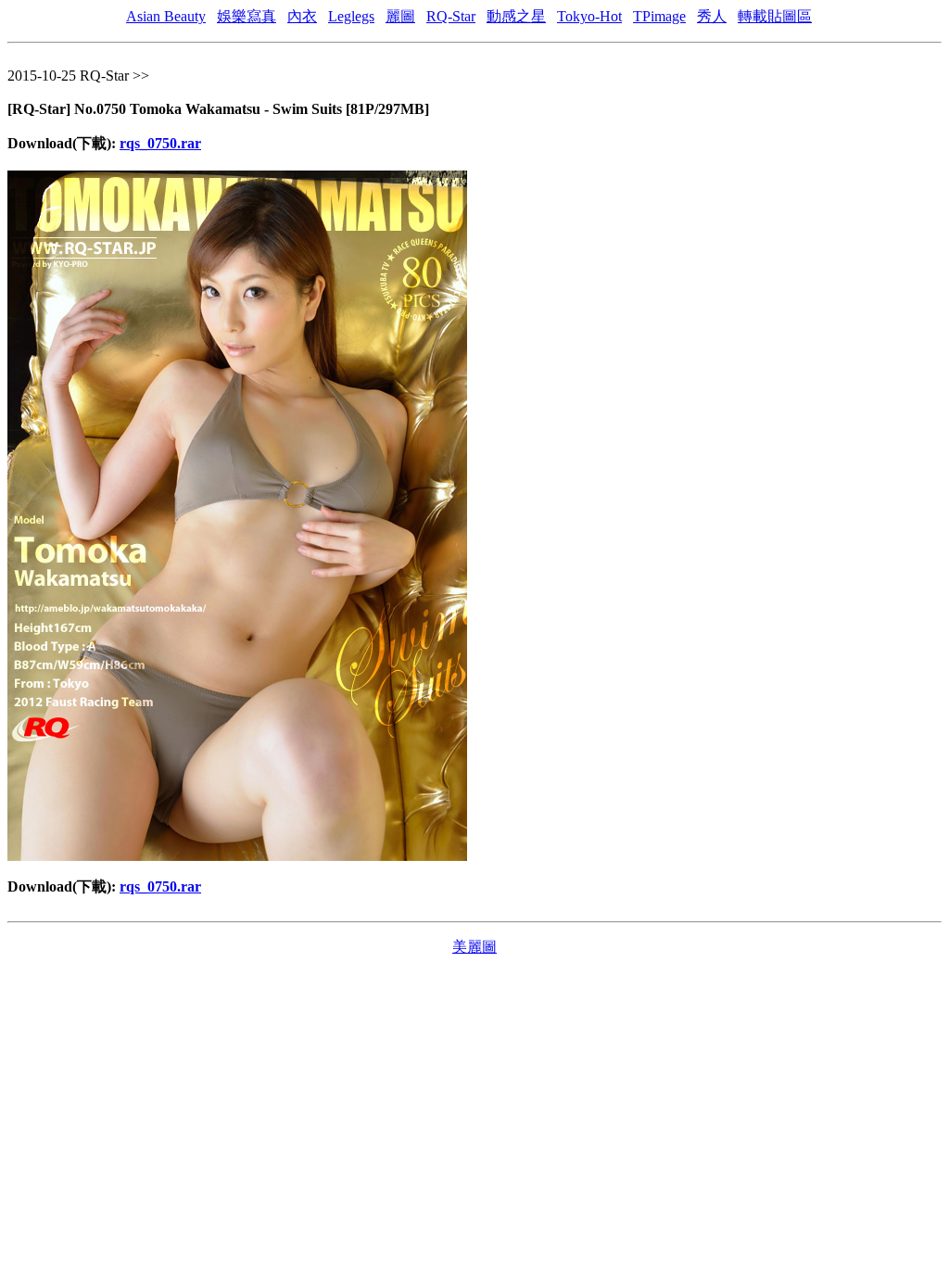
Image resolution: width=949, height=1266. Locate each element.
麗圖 (400, 16)
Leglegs (351, 16)
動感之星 (516, 16)
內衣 (302, 16)
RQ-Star (450, 16)
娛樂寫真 (246, 16)
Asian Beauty (166, 16)
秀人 (712, 16)
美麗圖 (474, 947)
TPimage (659, 16)
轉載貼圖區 (775, 16)
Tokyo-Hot (589, 16)
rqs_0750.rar (160, 143)
